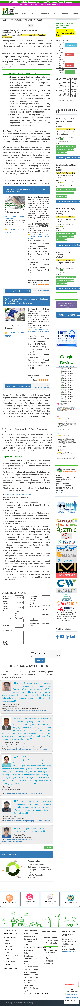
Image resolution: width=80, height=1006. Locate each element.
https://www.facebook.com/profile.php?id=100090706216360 (28, 821)
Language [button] (14, 14)
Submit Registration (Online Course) (18, 291)
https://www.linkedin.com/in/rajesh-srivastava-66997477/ (27, 711)
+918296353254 (71, 994)
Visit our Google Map (66, 366)
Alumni (55, 14)
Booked (69, 55)
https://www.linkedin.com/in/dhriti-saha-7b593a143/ (25, 793)
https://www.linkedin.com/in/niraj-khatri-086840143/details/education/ (18, 840)
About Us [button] (32, 14)
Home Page (5, 49)
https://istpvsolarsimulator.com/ (37, 993)
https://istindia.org (70, 951)
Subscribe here (61, 493)
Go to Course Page (42, 290)
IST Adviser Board (10, 934)
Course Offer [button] (44, 14)
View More (48, 847)
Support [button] (64, 14)
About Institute (10, 931)
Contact (75, 14)
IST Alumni (8, 946)
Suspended (71, 45)
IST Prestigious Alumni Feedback (19, 494)
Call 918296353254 (71, 997)
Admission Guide (10, 937)
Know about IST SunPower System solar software (38, 236)
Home (24, 14)
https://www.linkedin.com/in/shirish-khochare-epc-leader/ (27, 749)
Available (70, 72)
